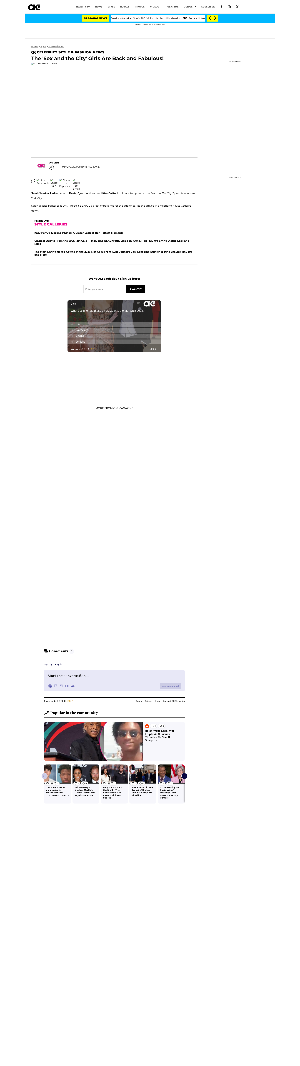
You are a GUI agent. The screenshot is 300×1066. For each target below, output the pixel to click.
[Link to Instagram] (229, 6)
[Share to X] (54, 181)
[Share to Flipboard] (65, 181)
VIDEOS (154, 6)
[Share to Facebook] (43, 181)
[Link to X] (237, 6)
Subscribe (208, 6)
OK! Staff (54, 162)
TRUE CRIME (171, 6)
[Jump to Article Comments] (33, 181)
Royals (125, 6)
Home (34, 46)
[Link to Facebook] (221, 6)
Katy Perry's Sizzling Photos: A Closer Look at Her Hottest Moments (78, 232)
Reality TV (83, 6)
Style (111, 6)
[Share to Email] (76, 181)
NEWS (98, 6)
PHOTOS (140, 6)
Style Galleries (56, 46)
